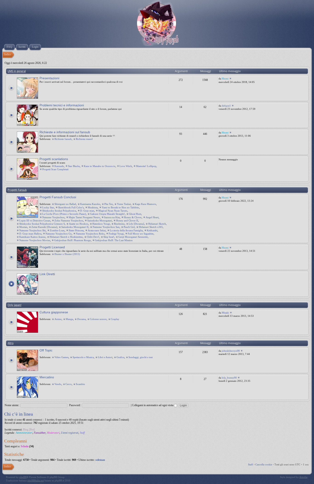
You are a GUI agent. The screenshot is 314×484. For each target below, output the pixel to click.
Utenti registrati (69, 432)
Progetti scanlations (54, 159)
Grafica (120, 357)
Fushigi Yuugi (116, 233)
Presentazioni (49, 78)
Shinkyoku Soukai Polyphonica (59, 210)
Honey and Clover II (127, 220)
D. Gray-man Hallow (30, 233)
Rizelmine (119, 223)
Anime (58, 319)
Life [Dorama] (136, 223)
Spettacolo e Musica (83, 357)
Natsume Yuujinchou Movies (34, 240)
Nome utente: (12, 405)
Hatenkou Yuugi (101, 223)
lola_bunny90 (229, 377)
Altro (11, 343)
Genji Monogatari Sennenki (133, 236)
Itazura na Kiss (112, 217)
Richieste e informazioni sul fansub (65, 132)
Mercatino (47, 377)
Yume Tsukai (124, 204)
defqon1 (226, 105)
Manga (69, 319)
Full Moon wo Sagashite (141, 233)
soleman (100, 459)
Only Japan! (14, 305)
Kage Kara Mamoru (145, 204)
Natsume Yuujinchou (53, 217)
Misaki (225, 312)
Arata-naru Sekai (97, 230)
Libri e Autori (105, 357)
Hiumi (225, 78)
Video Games (61, 357)
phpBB (23, 477)
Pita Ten (108, 204)
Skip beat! (108, 236)
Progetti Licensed (52, 247)
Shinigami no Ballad (65, 204)
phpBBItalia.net (35, 480)
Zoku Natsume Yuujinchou (68, 220)
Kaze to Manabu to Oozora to (99, 166)
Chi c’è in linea (18, 413)
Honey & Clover (133, 217)
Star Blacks (74, 166)
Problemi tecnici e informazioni (62, 105)
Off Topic (46, 350)
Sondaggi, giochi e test (140, 357)
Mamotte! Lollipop (146, 166)
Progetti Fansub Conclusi (58, 197)
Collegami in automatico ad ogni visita (153, 405)
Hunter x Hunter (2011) (67, 254)
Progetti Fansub (17, 190)
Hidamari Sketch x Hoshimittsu (66, 236)
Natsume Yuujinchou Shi (32, 230)
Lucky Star (48, 207)
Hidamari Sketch (157, 223)
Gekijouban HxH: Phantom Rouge (72, 240)
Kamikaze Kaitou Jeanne (32, 236)
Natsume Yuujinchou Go (59, 233)
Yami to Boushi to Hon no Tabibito (120, 207)
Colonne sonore (98, 319)
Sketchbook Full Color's (71, 207)
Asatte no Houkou (78, 223)
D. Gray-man (87, 210)
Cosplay (115, 319)
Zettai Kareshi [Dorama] (44, 227)
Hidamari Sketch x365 (151, 227)
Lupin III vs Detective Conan (34, 220)
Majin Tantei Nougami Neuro (84, 217)
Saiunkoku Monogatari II (74, 227)
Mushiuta (93, 207)
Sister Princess (76, 230)
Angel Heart (152, 217)
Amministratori (24, 432)
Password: (75, 405)
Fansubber (40, 432)
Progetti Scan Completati (55, 169)
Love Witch (126, 166)
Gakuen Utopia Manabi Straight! (107, 213)
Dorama (81, 319)
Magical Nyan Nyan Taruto (112, 210)
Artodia (303, 477)
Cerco (69, 384)
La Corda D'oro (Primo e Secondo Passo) (64, 213)
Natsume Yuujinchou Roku (90, 233)
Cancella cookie (263, 464)
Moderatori (53, 432)
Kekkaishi (152, 230)
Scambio (80, 384)
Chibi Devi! (93, 236)
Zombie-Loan (57, 230)
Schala (25, 446)
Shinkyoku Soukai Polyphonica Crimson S (42, 223)
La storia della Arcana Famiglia (126, 230)
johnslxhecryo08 (231, 350)
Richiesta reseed (84, 139)
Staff (82, 432)
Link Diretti (47, 274)
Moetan (23, 227)
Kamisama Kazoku (90, 204)
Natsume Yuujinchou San (106, 227)
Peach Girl (129, 227)
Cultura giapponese (54, 312)
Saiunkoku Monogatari (99, 220)
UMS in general (17, 71)
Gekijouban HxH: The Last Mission (114, 240)
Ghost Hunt (135, 213)
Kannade (59, 166)
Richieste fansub (63, 139)
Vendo (57, 384)
